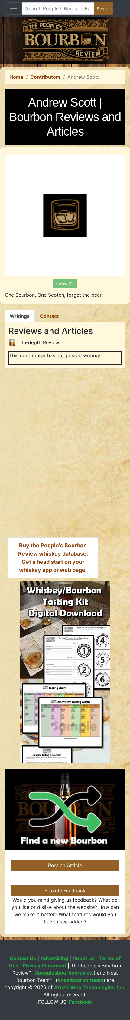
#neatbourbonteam (80, 980)
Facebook (80, 1002)
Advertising (54, 958)
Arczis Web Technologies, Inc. (89, 987)
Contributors (45, 77)
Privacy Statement (44, 965)
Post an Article (65, 865)
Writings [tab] (20, 316)
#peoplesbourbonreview (64, 973)
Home (16, 77)
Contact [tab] (49, 316)
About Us (84, 958)
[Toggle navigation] (13, 8)
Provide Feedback (65, 890)
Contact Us (23, 958)
